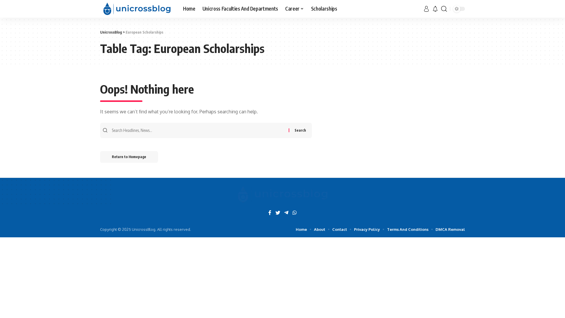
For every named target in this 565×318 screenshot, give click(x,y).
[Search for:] (199, 130)
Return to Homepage (129, 157)
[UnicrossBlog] (137, 9)
